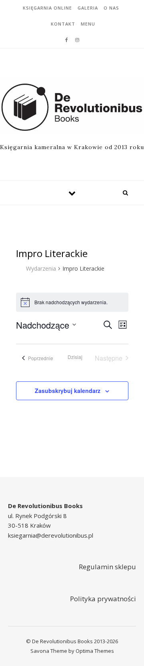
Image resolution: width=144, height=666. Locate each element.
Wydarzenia (41, 268)
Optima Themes (95, 650)
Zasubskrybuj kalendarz (67, 391)
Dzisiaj (75, 357)
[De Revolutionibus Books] (72, 105)
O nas (111, 8)
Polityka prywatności (103, 598)
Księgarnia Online (47, 8)
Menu (88, 24)
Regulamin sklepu (107, 566)
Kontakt (63, 24)
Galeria (88, 8)
